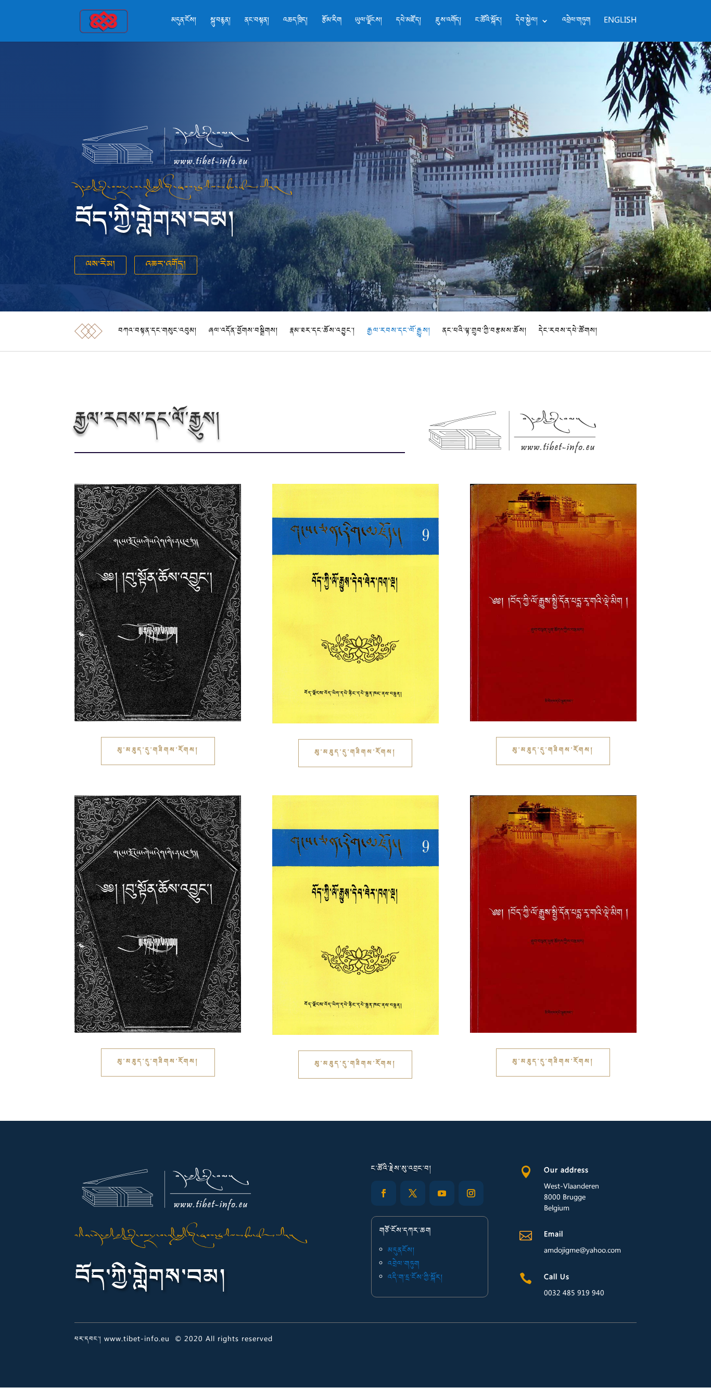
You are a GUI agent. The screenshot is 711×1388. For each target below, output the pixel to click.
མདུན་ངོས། (184, 22)
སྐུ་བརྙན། (220, 22)
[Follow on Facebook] (383, 1193)
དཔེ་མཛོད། (409, 22)
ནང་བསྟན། (257, 22)
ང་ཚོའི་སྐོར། (488, 22)
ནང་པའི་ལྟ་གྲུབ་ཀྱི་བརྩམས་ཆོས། (484, 331)
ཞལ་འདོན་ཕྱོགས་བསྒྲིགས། (243, 331)
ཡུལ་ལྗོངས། (369, 22)
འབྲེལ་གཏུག (576, 22)
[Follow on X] (412, 1193)
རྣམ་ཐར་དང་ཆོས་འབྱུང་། (322, 331)
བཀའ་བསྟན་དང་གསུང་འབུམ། (157, 331)
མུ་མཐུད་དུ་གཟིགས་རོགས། (158, 750)
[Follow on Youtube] (441, 1193)
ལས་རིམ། (100, 265)
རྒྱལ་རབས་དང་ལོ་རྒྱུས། (399, 331)
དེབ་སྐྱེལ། (527, 22)
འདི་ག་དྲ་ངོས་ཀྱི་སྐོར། (415, 1278)
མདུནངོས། (401, 1251)
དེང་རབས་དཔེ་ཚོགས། (568, 331)
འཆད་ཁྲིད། (295, 22)
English (620, 22)
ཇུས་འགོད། (448, 22)
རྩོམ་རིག (331, 22)
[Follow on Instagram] (471, 1193)
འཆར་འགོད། (165, 265)
